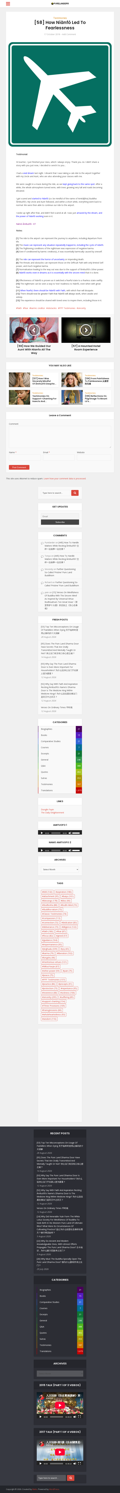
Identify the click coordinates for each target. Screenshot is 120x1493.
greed (62, 935)
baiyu (68, 896)
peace (48, 975)
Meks (34, 1489)
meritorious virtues (55, 962)
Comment (13, 423)
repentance (69, 988)
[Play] (41, 833)
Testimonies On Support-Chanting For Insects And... (44, 399)
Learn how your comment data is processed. (65, 478)
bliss (66, 900)
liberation (65, 953)
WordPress (54, 1489)
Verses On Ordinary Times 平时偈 (56, 707)
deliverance (50, 927)
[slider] (76, 832)
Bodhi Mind (69, 905)
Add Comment (69, 34)
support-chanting (54, 1001)
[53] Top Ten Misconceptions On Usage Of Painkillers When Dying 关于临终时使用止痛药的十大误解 (60, 629)
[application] (60, 832)
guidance (50, 940)
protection (50, 988)
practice (49, 984)
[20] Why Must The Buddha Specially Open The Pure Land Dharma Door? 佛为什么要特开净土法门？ (59, 1262)
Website (81, 452)
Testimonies (60, 18)
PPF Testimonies (67, 308)
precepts (66, 984)
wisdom (49, 1018)
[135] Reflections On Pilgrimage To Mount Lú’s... (96, 399)
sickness (68, 992)
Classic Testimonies (54, 913)
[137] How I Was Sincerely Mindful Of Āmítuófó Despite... (44, 381)
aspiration (64, 892)
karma (48, 953)
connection (50, 922)
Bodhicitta (50, 905)
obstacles (52, 308)
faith (19, 308)
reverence (50, 992)
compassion (51, 918)
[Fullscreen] (79, 1416)
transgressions (52, 1010)
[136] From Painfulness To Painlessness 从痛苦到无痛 (97, 381)
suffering (67, 997)
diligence (70, 927)
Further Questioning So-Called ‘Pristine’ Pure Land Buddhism (60, 572)
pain (68, 970)
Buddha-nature (52, 909)
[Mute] (69, 833)
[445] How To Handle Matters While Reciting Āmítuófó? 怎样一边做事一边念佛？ (62, 545)
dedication (70, 922)
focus (48, 935)
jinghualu (50, 949)
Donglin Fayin (47, 809)
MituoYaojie (51, 966)
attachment (51, 896)
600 (47, 892)
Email (46, 452)
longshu (49, 957)
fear (26, 308)
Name (13, 452)
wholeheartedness (54, 1014)
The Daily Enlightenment (52, 812)
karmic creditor (38, 308)
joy (65, 949)
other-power (51, 970)
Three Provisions (54, 1005)
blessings (50, 900)
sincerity (82, 308)
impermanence (52, 944)
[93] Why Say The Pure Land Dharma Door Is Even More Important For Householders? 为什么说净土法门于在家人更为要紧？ (59, 1178)
